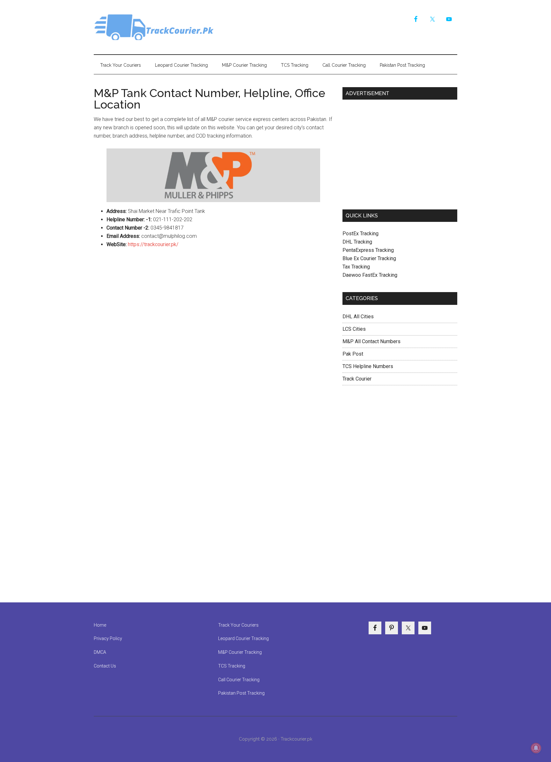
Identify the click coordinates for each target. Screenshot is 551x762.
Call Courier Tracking (239, 679)
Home (100, 625)
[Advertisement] (399, 152)
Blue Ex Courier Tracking (369, 258)
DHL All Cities (358, 316)
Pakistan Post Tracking (241, 693)
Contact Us (105, 665)
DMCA (100, 652)
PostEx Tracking (360, 233)
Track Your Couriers (238, 625)
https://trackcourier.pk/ (153, 244)
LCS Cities (354, 329)
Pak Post (352, 354)
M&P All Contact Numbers (371, 341)
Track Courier (154, 27)
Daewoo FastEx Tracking (369, 275)
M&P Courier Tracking (240, 652)
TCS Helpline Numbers (367, 366)
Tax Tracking (356, 267)
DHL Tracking (357, 242)
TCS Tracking (231, 665)
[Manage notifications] (536, 748)
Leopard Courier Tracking (243, 638)
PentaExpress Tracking (368, 250)
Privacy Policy (108, 638)
